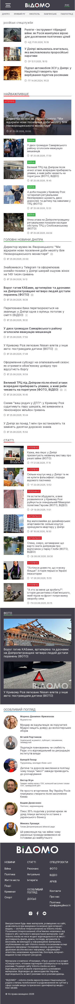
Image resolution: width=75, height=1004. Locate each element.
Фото (53, 868)
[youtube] (44, 913)
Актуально (33, 874)
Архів (53, 881)
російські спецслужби (18, 22)
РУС (67, 5)
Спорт (8, 897)
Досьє (31, 898)
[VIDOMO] (37, 5)
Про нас (54, 896)
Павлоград (67, 14)
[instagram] (30, 913)
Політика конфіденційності (60, 904)
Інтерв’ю (32, 880)
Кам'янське (50, 14)
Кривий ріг (19, 14)
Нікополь (34, 14)
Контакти (55, 890)
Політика (10, 874)
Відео (53, 875)
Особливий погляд (35, 891)
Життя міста (12, 880)
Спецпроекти (59, 862)
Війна (8, 868)
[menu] (8, 5)
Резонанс (33, 868)
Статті (31, 862)
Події (8, 885)
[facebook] (37, 913)
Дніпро (6, 14)
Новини (10, 862)
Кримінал (10, 891)
